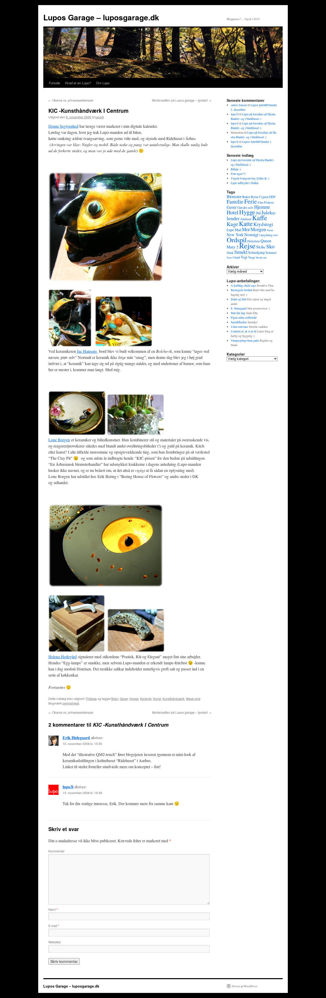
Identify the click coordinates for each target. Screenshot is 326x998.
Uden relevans (239, 327)
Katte (246, 223)
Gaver (124, 698)
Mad (238, 229)
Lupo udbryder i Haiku (245, 183)
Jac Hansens (87, 351)
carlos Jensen (239, 105)
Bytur (114, 698)
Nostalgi (251, 234)
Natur (270, 230)
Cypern (263, 196)
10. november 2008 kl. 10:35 (82, 743)
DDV (272, 196)
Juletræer (245, 219)
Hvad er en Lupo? (78, 82)
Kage (232, 224)
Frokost (269, 202)
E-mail (53, 925)
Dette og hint (238, 299)
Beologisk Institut (241, 290)
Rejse (247, 245)
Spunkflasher (239, 322)
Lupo (230, 229)
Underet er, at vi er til (243, 331)
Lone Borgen (59, 439)
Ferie (250, 201)
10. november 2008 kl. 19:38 (82, 793)
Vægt (251, 257)
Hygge (134, 698)
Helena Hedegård (62, 656)
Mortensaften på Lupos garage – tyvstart (181, 100)
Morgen (258, 229)
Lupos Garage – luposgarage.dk (101, 17)
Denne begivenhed (63, 126)
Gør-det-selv (245, 207)
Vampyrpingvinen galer (245, 340)
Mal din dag (238, 313)
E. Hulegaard (239, 308)
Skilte (260, 246)
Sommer (271, 252)
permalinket (71, 703)
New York (235, 234)
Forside (54, 82)
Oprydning (266, 235)
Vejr (244, 257)
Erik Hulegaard (76, 737)
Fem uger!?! (238, 174)
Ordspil (237, 239)
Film (260, 202)
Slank (230, 252)
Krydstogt (263, 224)
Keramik (146, 698)
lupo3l (99, 117)
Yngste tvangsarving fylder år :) (250, 178)
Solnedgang (256, 252)
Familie (235, 201)
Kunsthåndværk (173, 698)
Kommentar (56, 851)
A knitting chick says (243, 285)
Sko (270, 246)
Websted (54, 942)
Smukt (240, 251)
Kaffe (259, 217)
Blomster (234, 196)
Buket (246, 196)
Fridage (91, 698)
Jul (258, 213)
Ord (275, 235)
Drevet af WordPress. (245, 986)
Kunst (157, 698)
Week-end (193, 698)
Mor (246, 229)
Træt (229, 257)
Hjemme (262, 207)
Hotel (232, 212)
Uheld (236, 257)
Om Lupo (103, 82)
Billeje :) (236, 169)
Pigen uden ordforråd (243, 317)
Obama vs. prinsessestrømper (70, 100)
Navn (53, 909)
